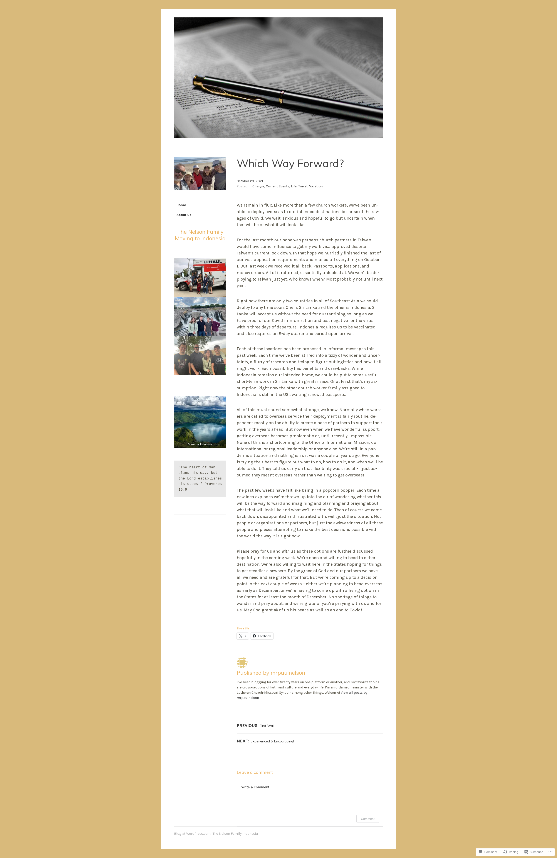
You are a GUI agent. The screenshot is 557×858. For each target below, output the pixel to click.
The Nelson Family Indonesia (235, 833)
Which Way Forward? (290, 163)
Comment (368, 819)
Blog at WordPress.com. (192, 833)
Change (258, 186)
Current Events (277, 186)
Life (294, 186)
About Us (183, 215)
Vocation (316, 186)
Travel (302, 186)
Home (181, 205)
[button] (200, 422)
